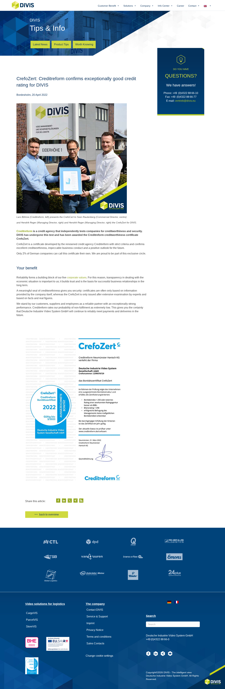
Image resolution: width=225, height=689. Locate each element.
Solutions (128, 5)
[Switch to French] (176, 602)
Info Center (163, 5)
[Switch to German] (169, 602)
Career (180, 5)
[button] (58, 500)
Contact (192, 5)
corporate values (76, 277)
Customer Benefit (107, 5)
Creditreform (24, 231)
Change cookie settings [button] (99, 655)
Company (145, 5)
